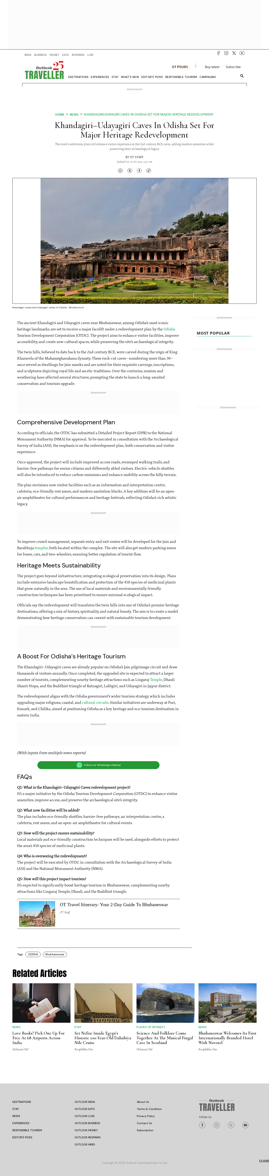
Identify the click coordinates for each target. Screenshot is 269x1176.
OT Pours (180, 67)
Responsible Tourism (181, 77)
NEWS (16, 1116)
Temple (156, 680)
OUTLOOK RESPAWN (87, 1137)
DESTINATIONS (21, 1102)
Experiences (100, 77)
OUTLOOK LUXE (85, 1116)
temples (41, 548)
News (74, 114)
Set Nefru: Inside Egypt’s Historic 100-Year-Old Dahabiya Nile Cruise (102, 1038)
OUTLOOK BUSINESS (87, 1123)
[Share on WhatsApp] (120, 170)
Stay (115, 77)
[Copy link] (148, 170)
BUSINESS (40, 55)
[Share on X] (129, 170)
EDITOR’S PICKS (22, 1137)
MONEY (54, 55)
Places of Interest (150, 1027)
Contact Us (144, 1123)
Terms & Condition (149, 1109)
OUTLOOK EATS (85, 1109)
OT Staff (137, 157)
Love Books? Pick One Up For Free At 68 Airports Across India (38, 1038)
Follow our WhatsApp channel (102, 765)
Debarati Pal (20, 1049)
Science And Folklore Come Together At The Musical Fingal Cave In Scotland (164, 1038)
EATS (65, 55)
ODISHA (33, 954)
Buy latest (212, 67)
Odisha (169, 329)
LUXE (90, 55)
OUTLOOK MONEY (86, 1130)
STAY (15, 1109)
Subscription (145, 1130)
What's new (130, 77)
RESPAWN (78, 55)
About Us (143, 1102)
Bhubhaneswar (54, 954)
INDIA (28, 55)
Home (59, 114)
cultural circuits (95, 703)
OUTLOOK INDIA (85, 1102)
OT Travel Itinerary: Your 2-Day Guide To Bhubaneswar (114, 904)
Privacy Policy (146, 1116)
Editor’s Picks (152, 77)
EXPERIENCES (21, 1123)
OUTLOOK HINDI (85, 1144)
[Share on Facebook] (139, 170)
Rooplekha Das (83, 1049)
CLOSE (264, 1161)
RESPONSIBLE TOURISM (27, 1130)
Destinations (78, 77)
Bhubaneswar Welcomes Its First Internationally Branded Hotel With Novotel (227, 1038)
